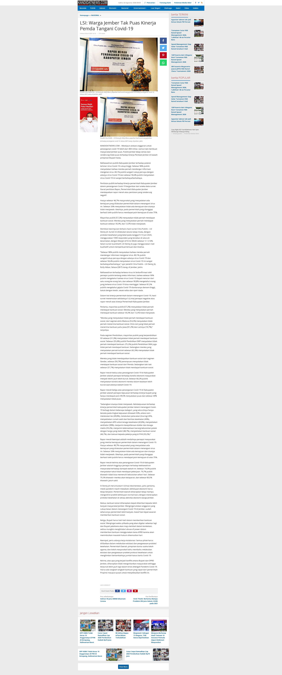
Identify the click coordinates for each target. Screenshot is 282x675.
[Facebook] (118, 591)
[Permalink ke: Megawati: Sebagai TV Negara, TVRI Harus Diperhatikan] (141, 625)
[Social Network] (198, 3)
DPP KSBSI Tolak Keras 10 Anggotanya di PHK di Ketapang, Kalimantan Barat (87, 637)
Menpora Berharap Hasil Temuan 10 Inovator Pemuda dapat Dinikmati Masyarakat (158, 637)
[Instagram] (130, 591)
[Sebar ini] (163, 41)
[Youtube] (136, 591)
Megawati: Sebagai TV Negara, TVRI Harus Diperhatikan (141, 635)
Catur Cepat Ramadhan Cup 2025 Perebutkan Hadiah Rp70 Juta (138, 653)
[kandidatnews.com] (93, 3)
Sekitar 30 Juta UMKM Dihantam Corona (113, 598)
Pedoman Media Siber (191, 134)
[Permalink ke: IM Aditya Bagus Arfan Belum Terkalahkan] (123, 625)
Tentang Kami (177, 134)
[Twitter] (124, 591)
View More (123, 667)
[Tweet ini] (163, 48)
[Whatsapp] (163, 62)
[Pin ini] (163, 55)
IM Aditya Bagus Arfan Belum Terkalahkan (122, 635)
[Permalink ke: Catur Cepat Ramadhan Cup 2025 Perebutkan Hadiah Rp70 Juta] (105, 625)
